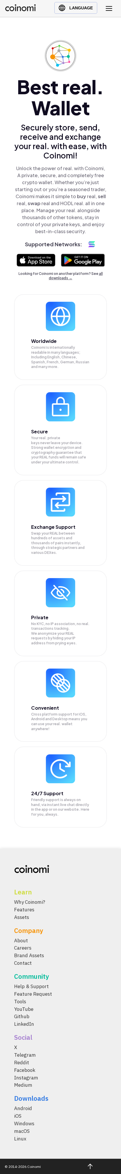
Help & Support (31, 986)
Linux (20, 1138)
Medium (23, 1085)
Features (24, 909)
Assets (21, 917)
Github (21, 1016)
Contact (23, 963)
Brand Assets (29, 956)
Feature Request (33, 994)
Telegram (25, 1055)
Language (81, 8)
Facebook (24, 1070)
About (21, 940)
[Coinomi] (20, 10)
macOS (22, 1131)
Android (23, 1108)
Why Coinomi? (29, 902)
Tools (20, 1001)
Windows (24, 1124)
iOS (17, 1116)
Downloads (31, 1098)
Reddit (21, 1062)
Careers (22, 948)
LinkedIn (24, 1024)
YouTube (23, 1009)
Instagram (26, 1077)
